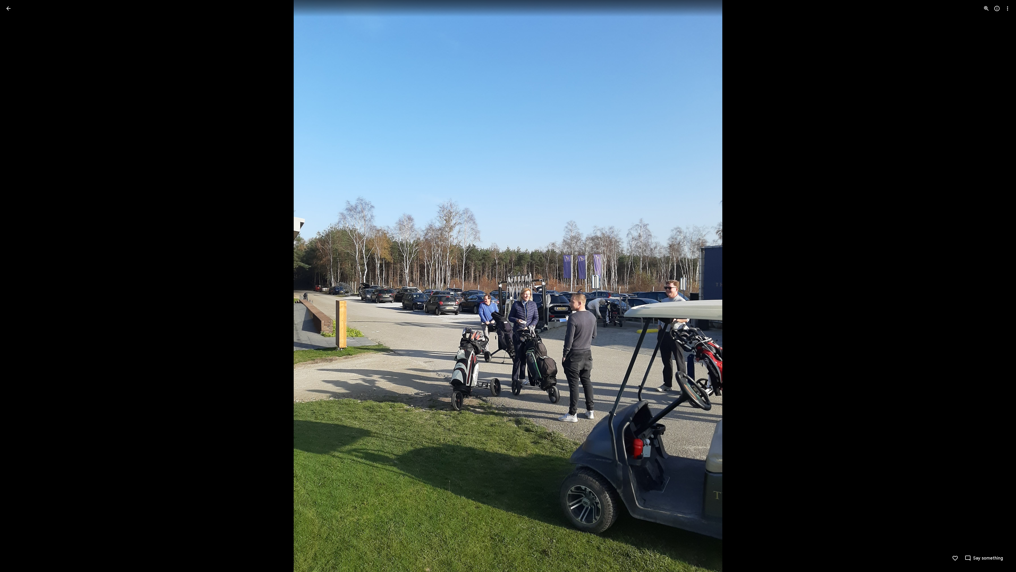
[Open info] (997, 8)
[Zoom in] (986, 8)
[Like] (955, 558)
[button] (14, 286)
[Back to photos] (8, 8)
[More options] (1007, 8)
